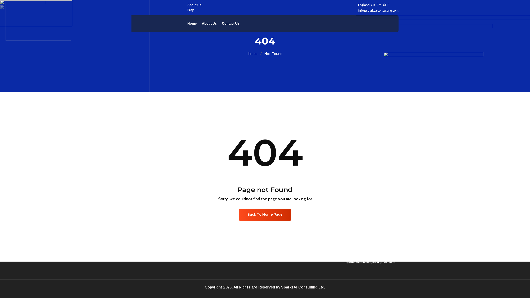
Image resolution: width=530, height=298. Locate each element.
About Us (209, 23)
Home (192, 23)
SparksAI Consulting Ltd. (303, 287)
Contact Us (231, 23)
